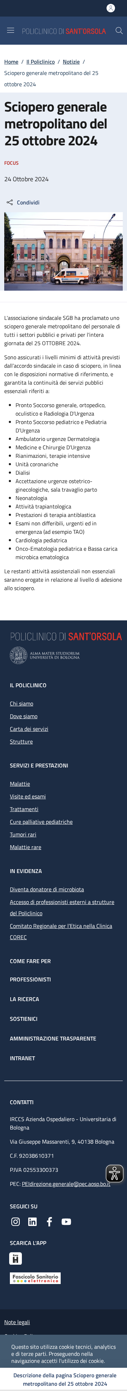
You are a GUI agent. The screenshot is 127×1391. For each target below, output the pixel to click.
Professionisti (30, 979)
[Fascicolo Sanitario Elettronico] (35, 1277)
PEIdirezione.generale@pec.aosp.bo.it (66, 1184)
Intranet (22, 1058)
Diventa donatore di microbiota (47, 889)
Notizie (71, 61)
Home (11, 61)
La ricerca (24, 999)
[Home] (68, 30)
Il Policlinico (40, 61)
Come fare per (30, 961)
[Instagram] (15, 1221)
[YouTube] (66, 1221)
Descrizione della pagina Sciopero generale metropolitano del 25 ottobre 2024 (64, 1379)
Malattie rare (25, 847)
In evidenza (26, 871)
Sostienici (23, 1018)
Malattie (20, 783)
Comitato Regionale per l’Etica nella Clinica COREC (61, 931)
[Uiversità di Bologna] (63, 655)
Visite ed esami (28, 796)
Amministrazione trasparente (53, 1038)
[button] (119, 30)
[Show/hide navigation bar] (10, 30)
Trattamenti (24, 809)
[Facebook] (49, 1221)
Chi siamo (21, 703)
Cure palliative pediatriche (41, 821)
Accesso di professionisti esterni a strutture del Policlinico (62, 907)
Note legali (17, 1322)
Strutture (21, 741)
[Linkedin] (32, 1221)
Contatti (22, 1102)
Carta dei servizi (29, 729)
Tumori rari (23, 834)
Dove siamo (23, 716)
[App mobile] (15, 1257)
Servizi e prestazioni (39, 765)
